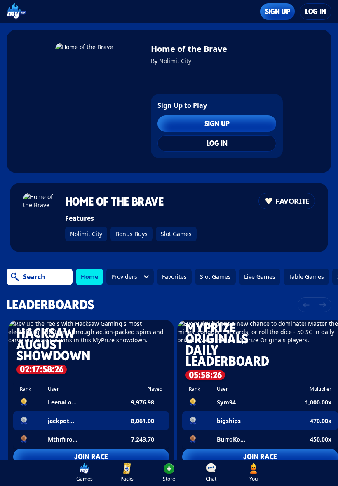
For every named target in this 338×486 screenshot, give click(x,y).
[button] (91, 395)
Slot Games (176, 234)
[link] (84, 473)
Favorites (174, 276)
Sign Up (277, 11)
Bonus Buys (131, 234)
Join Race (91, 456)
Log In (315, 11)
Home (89, 276)
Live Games (259, 276)
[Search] (15, 277)
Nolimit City (175, 61)
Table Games (306, 276)
